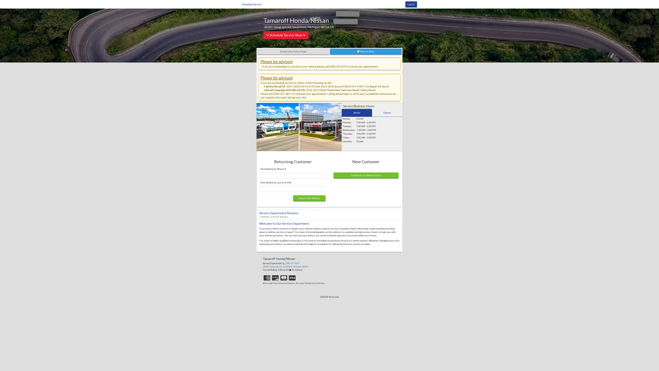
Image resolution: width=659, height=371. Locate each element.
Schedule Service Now (286, 35)
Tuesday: (347, 126)
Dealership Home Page (293, 51)
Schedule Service (252, 4)
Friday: (346, 137)
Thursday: (348, 133)
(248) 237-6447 (292, 263)
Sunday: (346, 118)
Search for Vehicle (309, 198)
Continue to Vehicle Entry (366, 175)
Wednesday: (349, 130)
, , (285, 266)
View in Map (366, 51)
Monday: (347, 122)
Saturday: (347, 141)
